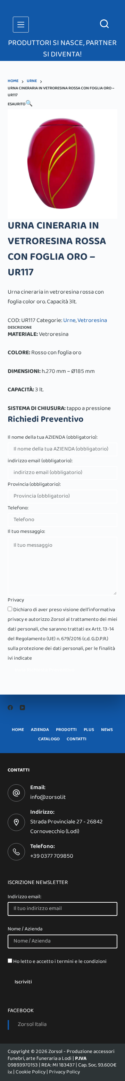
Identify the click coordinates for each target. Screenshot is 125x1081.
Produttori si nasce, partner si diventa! (62, 49)
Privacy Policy (64, 1072)
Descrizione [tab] (20, 328)
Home (18, 730)
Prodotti (66, 730)
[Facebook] (10, 707)
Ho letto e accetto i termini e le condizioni (60, 962)
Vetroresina (92, 321)
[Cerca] (104, 23)
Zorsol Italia (32, 1025)
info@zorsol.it (48, 798)
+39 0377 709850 (51, 857)
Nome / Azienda (25, 929)
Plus (89, 730)
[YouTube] (22, 707)
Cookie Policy (30, 1072)
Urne (69, 321)
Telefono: (18, 508)
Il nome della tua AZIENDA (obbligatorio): (53, 437)
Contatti (76, 740)
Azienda (40, 730)
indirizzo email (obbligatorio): (40, 461)
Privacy (16, 600)
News (107, 730)
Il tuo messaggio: (26, 532)
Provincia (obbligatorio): (34, 485)
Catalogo (49, 740)
